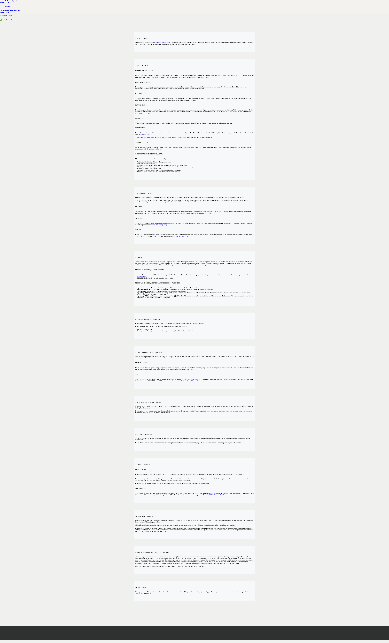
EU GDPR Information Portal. (215, 495)
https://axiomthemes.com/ (163, 42)
